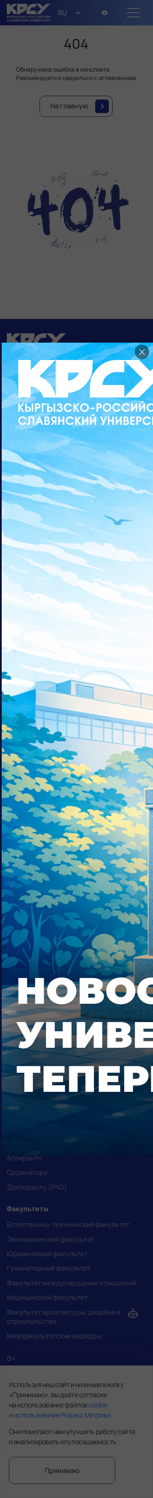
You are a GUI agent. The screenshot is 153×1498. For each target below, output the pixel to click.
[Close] (142, 352)
